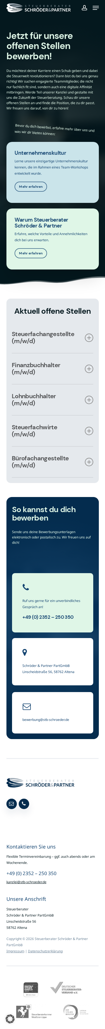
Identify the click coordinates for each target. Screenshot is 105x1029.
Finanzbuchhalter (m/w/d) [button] (36, 368)
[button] (96, 8)
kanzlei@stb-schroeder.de (26, 882)
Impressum (15, 951)
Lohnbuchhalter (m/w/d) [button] (34, 399)
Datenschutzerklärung (45, 951)
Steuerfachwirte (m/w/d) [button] (34, 430)
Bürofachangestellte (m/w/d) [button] (40, 461)
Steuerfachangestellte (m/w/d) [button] (43, 337)
